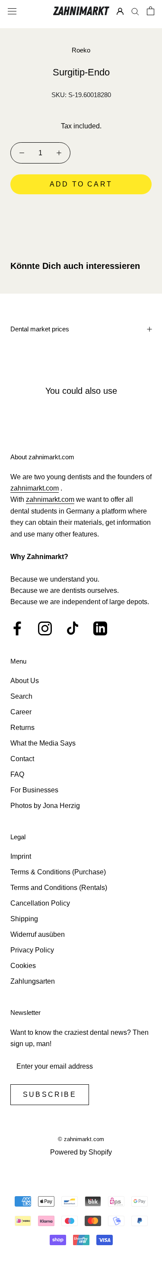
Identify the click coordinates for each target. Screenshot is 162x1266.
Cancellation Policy (40, 903)
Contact (22, 758)
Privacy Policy (32, 950)
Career (21, 712)
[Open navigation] (12, 10)
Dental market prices (39, 329)
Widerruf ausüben (37, 934)
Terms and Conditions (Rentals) (58, 887)
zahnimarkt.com (34, 488)
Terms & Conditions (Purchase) (58, 872)
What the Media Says (43, 743)
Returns (22, 727)
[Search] (135, 11)
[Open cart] (150, 11)
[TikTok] (72, 628)
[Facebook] (17, 628)
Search (21, 696)
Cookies (23, 965)
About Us (24, 680)
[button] (81, 208)
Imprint (20, 856)
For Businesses (34, 790)
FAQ (17, 774)
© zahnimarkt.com (81, 1139)
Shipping (24, 919)
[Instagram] (45, 628)
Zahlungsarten (32, 981)
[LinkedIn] (100, 628)
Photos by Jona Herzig (45, 805)
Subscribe (49, 1094)
